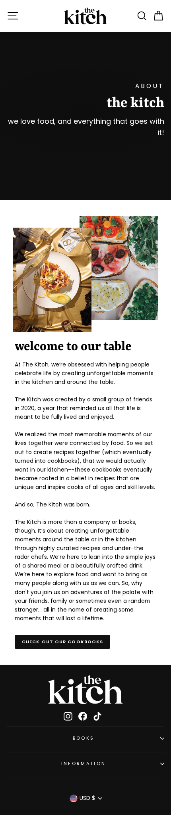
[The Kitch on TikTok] (97, 716)
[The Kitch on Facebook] (82, 716)
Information (83, 763)
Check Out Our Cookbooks (62, 642)
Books (84, 738)
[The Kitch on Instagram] (68, 716)
